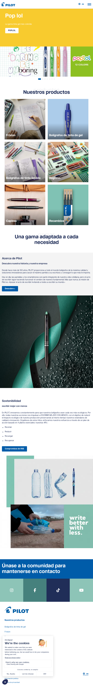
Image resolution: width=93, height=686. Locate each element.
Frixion (7, 632)
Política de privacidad (12, 682)
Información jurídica (11, 678)
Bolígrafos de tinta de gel (15, 627)
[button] (39, 79)
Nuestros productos (15, 620)
